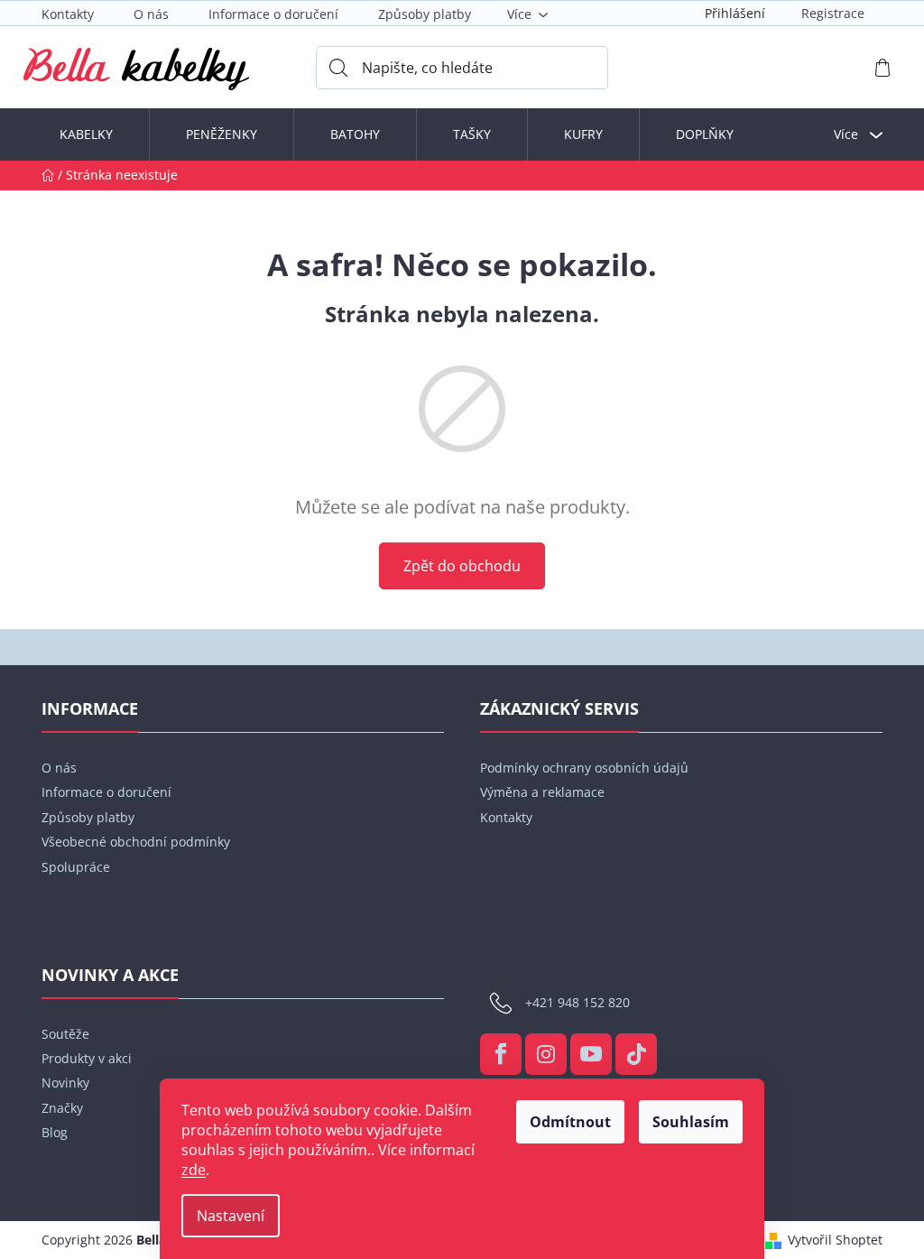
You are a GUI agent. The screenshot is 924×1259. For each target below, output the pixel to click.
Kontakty (68, 14)
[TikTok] (636, 1054)
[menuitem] (86, 134)
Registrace (832, 13)
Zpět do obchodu (462, 566)
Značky (62, 1107)
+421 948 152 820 (577, 1001)
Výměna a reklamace (542, 792)
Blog (55, 1132)
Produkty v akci (87, 1058)
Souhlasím (690, 1122)
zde (193, 1170)
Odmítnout (570, 1122)
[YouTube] (591, 1054)
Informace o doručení (273, 14)
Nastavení (230, 1216)
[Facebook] (501, 1054)
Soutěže (65, 1033)
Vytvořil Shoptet (835, 1239)
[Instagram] (546, 1054)
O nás (151, 14)
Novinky (65, 1082)
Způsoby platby (424, 14)
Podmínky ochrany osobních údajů (584, 767)
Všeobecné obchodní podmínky (136, 841)
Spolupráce (76, 866)
